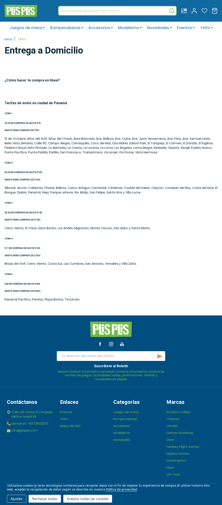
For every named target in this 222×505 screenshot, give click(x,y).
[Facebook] (100, 344)
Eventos (184, 27)
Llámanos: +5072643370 (29, 423)
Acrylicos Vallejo (178, 412)
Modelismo (128, 27)
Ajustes (17, 498)
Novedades (158, 27)
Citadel (171, 426)
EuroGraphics (176, 460)
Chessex (172, 419)
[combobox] (117, 11)
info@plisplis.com (24, 430)
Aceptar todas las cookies (88, 498)
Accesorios (99, 27)
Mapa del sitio (70, 426)
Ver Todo (173, 474)
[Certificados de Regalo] (184, 11)
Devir (170, 440)
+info (205, 27)
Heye (170, 467)
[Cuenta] (194, 11)
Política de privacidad (121, 489)
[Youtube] (121, 344)
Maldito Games (177, 453)
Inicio (8, 39)
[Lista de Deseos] (204, 11)
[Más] (44, 27)
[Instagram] (111, 344)
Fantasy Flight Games (182, 447)
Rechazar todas (44, 498)
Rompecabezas (65, 27)
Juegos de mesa (26, 27)
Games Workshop (179, 433)
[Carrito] (214, 11)
